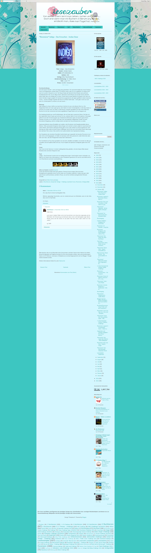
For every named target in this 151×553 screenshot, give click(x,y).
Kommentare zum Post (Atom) (68, 272)
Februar (99, 373)
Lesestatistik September (100, 353)
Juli (98, 361)
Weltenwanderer (100, 494)
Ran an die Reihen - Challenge (51, 544)
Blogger (84, 517)
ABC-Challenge (81, 526)
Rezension (79, 182)
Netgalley (91, 542)
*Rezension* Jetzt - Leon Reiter (102, 282)
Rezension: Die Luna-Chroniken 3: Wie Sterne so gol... (102, 203)
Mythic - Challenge (81, 542)
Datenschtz (62, 261)
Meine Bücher (76, 27)
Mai (98, 366)
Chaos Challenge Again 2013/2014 (67, 530)
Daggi (108, 530)
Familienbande (72, 533)
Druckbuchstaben (101, 482)
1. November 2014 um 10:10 (53, 190)
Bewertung (51, 27)
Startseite (43, 27)
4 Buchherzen (107, 524)
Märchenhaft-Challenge (58, 542)
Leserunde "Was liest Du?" (69, 540)
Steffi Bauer (50, 209)
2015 (97, 180)
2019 (97, 171)
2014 (97, 183)
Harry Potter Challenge (61, 537)
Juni (98, 364)
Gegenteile (52, 535)
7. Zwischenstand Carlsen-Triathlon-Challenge (102, 322)
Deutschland (66, 531)
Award (50, 528)
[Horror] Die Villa (100, 430)
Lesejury (58, 540)
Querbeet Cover (71, 182)
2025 (97, 157)
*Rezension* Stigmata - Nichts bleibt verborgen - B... (102, 209)
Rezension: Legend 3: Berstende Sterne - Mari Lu (102, 198)
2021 (97, 166)
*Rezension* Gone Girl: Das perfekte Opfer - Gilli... (102, 317)
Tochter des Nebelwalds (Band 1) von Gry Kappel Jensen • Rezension (106, 441)
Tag (95, 546)
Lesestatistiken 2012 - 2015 (101, 86)
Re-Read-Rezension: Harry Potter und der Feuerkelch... (102, 307)
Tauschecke (47, 548)
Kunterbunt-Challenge (105, 538)
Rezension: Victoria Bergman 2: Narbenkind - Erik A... (102, 287)
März (98, 371)
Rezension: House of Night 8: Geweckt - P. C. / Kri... (102, 277)
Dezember (100, 184)
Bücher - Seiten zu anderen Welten (103, 417)
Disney (39, 533)
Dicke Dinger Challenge (101, 532)
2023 (97, 162)
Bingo (55, 528)
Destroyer (57, 531)
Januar (99, 375)
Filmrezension (89, 533)
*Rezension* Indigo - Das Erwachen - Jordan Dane (102, 193)
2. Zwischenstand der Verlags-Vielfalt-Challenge (102, 267)
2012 (97, 380)
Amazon (55, 170)
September (100, 357)
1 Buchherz (41, 524)
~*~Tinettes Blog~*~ (101, 460)
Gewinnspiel (110, 535)
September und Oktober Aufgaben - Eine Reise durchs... (102, 333)
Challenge (52, 530)
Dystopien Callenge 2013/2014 (54, 533)
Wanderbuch (44, 549)
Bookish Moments (101, 408)
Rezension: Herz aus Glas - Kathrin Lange (102, 344)
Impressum (98, 27)
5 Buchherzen (47, 526)
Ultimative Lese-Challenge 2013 (63, 548)
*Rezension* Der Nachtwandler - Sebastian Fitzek (102, 349)
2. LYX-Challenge (65, 524)
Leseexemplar (43, 540)
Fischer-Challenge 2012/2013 (103, 533)
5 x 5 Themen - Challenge (64, 526)
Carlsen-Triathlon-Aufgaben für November (101, 222)
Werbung (52, 549)
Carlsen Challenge (42, 530)
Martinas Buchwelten (101, 449)
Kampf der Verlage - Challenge (59, 182)
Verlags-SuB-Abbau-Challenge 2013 (92, 548)
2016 (97, 178)
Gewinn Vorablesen (87, 535)
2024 (97, 160)
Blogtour (76, 528)
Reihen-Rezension (84, 544)
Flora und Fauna (42, 535)
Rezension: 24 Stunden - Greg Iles (102, 226)
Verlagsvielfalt (85, 182)
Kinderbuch (58, 538)
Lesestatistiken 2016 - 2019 (101, 89)
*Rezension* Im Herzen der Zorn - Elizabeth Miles (102, 215)
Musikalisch (70, 542)
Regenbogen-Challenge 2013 (69, 544)
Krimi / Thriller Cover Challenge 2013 (86, 538)
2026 (97, 155)
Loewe (111, 540)
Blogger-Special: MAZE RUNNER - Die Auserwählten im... (102, 301)
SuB (69, 27)
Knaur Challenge (69, 538)
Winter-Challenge (62, 549)
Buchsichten (99, 471)
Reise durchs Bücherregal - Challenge (101, 544)
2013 (97, 378)
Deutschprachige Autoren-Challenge (82, 531)
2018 (97, 173)
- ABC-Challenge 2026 (100, 78)
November (100, 187)
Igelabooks (99, 397)
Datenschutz (44, 29)
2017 (97, 176)
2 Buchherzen (51, 524)
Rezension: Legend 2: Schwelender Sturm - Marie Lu (102, 327)
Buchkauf (97, 528)
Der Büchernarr (100, 429)
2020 (97, 169)
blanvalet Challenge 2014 (65, 528)
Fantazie (81, 533)
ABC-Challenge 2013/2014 (96, 526)
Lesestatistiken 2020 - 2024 (101, 93)
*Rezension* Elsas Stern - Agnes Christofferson (102, 249)
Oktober (99, 189)
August (99, 359)
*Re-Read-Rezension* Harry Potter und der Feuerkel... (102, 243)
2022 (97, 164)
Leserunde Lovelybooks (86, 540)
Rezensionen (61, 27)
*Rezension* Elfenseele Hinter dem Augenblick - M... (102, 261)
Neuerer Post (43, 267)
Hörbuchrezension (76, 537)
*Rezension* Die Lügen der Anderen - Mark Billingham (102, 339)
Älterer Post (87, 267)
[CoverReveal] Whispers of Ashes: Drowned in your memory (102, 411)
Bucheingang (100, 218)
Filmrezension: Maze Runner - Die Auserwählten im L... (102, 255)
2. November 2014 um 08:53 (61, 209)
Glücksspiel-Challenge (46, 537)
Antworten (45, 203)
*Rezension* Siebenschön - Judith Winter (101, 295)
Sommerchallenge (57, 546)
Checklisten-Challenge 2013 (86, 530)
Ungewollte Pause (106, 450)
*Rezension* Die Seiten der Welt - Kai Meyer (102, 237)
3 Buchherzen (46, 182)
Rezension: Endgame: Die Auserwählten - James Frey (101, 231)
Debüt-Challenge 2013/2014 (45, 531)
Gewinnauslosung (99, 535)
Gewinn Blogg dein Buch (73, 535)
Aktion (111, 526)
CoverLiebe (100, 530)
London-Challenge (44, 542)
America (43, 528)
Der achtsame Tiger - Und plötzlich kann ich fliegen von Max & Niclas (106, 486)
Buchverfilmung (108, 528)
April (98, 368)
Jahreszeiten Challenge (94, 537)
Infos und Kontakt (87, 27)
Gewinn (62, 535)
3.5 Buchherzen (92, 524)
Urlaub (79, 548)
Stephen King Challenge (86, 546)
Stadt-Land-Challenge (71, 546)
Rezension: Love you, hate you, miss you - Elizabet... (102, 312)
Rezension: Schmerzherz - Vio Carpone (102, 272)
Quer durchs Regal (101, 542)
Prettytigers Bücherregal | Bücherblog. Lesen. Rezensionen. (103, 436)
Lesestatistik (102, 540)
